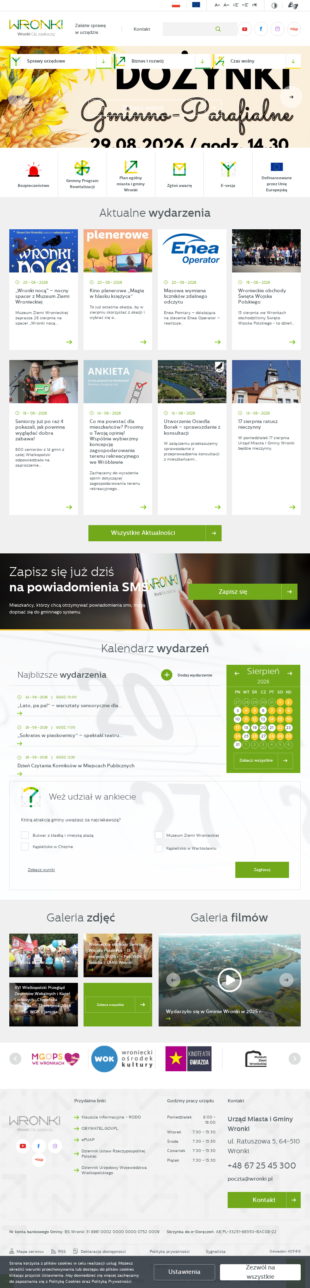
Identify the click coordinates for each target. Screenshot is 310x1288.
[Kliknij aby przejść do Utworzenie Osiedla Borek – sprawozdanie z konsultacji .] (192, 381)
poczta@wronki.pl (250, 1179)
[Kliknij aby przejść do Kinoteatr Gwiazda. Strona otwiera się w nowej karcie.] (121, 1059)
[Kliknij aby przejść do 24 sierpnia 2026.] (237, 736)
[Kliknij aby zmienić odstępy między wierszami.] (235, 6)
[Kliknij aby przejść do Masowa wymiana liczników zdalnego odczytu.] (192, 250)
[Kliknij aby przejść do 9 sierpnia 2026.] (289, 710)
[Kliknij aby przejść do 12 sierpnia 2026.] (255, 719)
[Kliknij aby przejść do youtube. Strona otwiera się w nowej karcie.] (244, 29)
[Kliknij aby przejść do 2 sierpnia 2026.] (289, 702)
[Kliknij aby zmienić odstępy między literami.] (226, 6)
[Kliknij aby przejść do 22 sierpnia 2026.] (280, 728)
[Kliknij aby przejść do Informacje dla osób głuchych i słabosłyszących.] (290, 5)
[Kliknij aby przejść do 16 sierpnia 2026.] (289, 719)
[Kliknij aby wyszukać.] (218, 29)
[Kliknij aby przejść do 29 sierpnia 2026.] (280, 736)
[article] (115, 703)
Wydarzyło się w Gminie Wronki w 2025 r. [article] (214, 1011)
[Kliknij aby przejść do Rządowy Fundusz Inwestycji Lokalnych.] (176, 5)
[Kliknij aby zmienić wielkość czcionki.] (217, 6)
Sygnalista (216, 1251)
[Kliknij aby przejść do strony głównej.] (36, 29)
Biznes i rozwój (147, 61)
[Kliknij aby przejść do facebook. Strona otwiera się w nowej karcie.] (261, 29)
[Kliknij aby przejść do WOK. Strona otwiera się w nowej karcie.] (54, 1059)
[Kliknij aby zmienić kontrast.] (274, 5)
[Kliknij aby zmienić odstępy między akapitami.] (254, 6)
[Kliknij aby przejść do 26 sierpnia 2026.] (255, 736)
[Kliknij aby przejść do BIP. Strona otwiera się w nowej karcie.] (294, 29)
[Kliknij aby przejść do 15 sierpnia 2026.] (280, 719)
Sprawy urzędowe (46, 61)
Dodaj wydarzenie (188, 675)
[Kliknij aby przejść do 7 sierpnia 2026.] (272, 710)
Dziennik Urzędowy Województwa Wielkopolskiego (114, 1170)
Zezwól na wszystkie (260, 1272)
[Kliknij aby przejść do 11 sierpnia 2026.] (246, 719)
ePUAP (88, 1139)
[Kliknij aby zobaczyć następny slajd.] (295, 1059)
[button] (291, 97)
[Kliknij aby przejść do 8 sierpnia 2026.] (280, 710)
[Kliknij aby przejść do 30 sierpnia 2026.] (289, 736)
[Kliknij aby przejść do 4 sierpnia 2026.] (246, 710)
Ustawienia (184, 1271)
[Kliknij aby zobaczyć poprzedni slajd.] (15, 1059)
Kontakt (142, 29)
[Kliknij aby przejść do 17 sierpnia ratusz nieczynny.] (266, 381)
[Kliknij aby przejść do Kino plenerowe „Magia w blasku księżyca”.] (118, 250)
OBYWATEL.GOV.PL (100, 1128)
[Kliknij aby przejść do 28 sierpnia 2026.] (272, 736)
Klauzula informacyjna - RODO (111, 1117)
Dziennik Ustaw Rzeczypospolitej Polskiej (113, 1153)
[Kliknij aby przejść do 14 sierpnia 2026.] (272, 719)
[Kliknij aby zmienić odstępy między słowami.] (245, 6)
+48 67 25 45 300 (262, 1166)
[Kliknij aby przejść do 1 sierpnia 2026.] (280, 702)
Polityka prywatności (170, 1251)
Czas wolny (242, 61)
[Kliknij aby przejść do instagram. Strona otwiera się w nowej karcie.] (277, 29)
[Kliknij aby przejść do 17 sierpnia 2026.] (237, 728)
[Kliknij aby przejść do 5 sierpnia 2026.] (255, 710)
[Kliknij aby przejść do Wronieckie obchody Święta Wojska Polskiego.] (266, 250)
